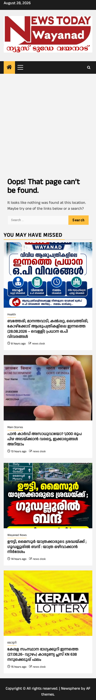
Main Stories (15, 427)
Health (11, 314)
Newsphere (70, 688)
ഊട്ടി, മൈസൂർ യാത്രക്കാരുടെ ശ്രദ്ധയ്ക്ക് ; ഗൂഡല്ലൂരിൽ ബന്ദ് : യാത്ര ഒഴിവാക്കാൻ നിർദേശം (46, 547)
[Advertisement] (48, 124)
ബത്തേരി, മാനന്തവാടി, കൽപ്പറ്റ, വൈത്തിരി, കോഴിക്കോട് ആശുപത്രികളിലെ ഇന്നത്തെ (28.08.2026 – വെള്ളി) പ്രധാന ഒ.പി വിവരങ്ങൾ (47, 328)
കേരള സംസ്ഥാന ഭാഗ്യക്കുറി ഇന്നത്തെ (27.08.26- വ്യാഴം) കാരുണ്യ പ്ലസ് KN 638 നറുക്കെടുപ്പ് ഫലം (43, 654)
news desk (38, 343)
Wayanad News (17, 535)
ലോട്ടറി (11, 643)
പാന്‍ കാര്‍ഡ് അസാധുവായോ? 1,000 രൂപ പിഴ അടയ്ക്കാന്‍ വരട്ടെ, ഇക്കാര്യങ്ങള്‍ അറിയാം (44, 439)
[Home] (9, 68)
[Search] (89, 68)
